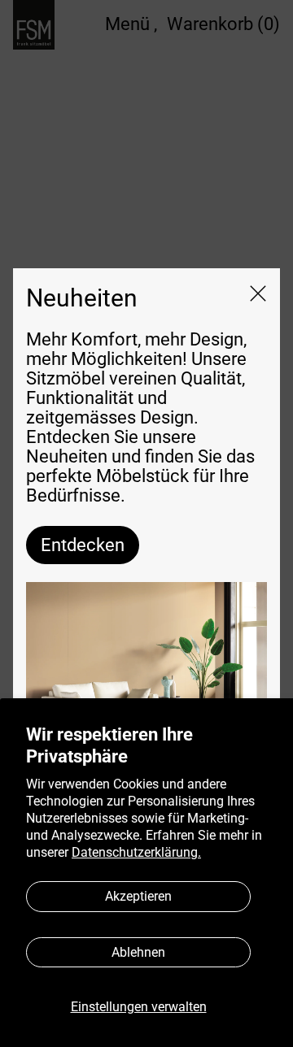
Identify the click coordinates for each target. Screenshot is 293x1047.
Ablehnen (138, 952)
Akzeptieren (138, 896)
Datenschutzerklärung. (136, 852)
